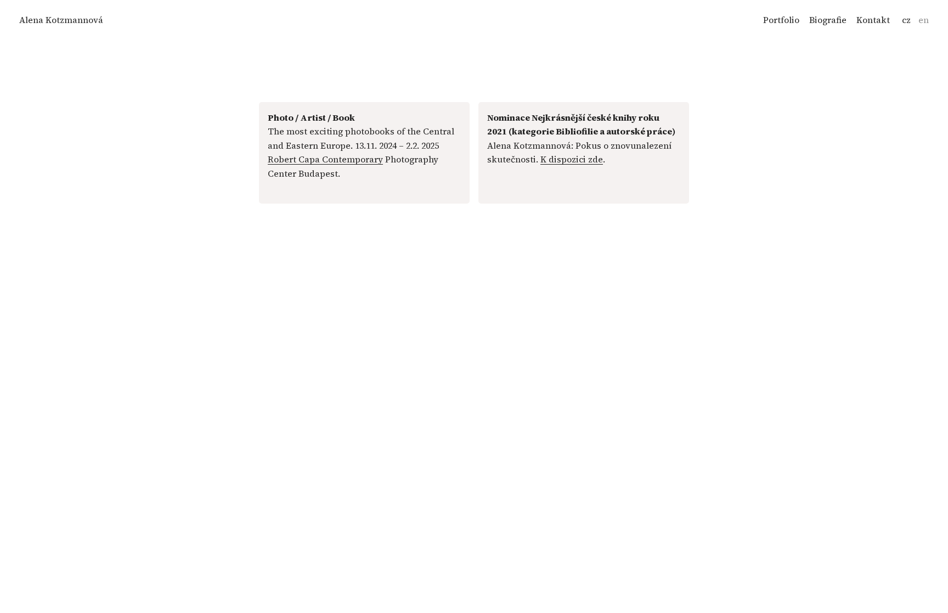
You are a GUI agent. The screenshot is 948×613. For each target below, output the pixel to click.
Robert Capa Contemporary (325, 159)
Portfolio (781, 20)
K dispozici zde (571, 159)
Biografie (828, 20)
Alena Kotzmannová (61, 20)
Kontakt (873, 20)
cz (906, 20)
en (923, 20)
